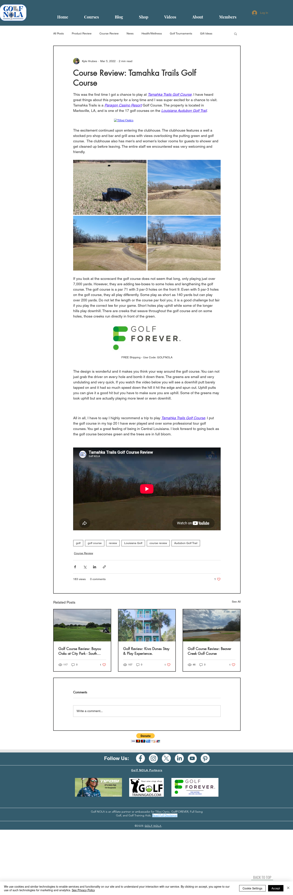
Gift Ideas (206, 33)
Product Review (81, 33)
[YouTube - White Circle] (192, 758)
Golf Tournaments (181, 33)
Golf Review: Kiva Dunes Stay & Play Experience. (146, 651)
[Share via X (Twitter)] (85, 567)
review (113, 543)
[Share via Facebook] (75, 567)
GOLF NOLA (153, 825)
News (130, 33)
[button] (235, 33)
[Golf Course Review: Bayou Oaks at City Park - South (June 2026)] (82, 625)
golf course (95, 543)
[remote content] (147, 120)
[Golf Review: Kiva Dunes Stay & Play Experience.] (147, 625)
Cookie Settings (252, 888)
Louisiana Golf (133, 543)
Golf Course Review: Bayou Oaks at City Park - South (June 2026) (79, 651)
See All (236, 601)
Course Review (109, 33)
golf (78, 543)
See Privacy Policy (83, 890)
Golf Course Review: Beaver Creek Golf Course (209, 651)
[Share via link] (104, 567)
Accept (275, 888)
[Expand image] (109, 187)
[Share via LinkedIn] (94, 567)
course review (158, 543)
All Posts (58, 33)
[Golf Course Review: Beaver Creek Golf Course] (211, 625)
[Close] (288, 888)
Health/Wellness (152, 33)
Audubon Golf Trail (185, 543)
